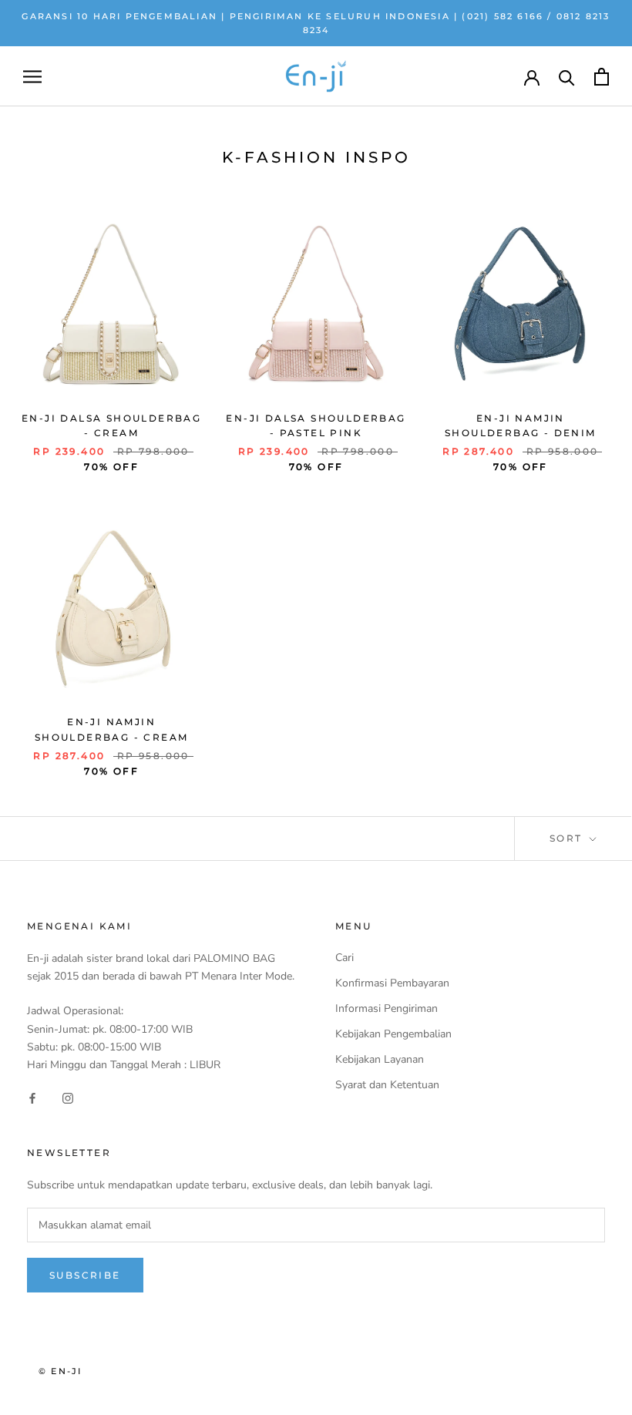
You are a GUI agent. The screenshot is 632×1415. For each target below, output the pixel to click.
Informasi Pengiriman (386, 1008)
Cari (344, 957)
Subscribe (85, 1275)
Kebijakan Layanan (379, 1059)
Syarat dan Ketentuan (387, 1084)
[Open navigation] (32, 76)
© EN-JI (60, 1371)
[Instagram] (67, 1098)
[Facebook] (32, 1098)
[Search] (567, 77)
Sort (568, 838)
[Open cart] (601, 77)
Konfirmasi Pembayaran (392, 983)
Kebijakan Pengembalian (393, 1034)
